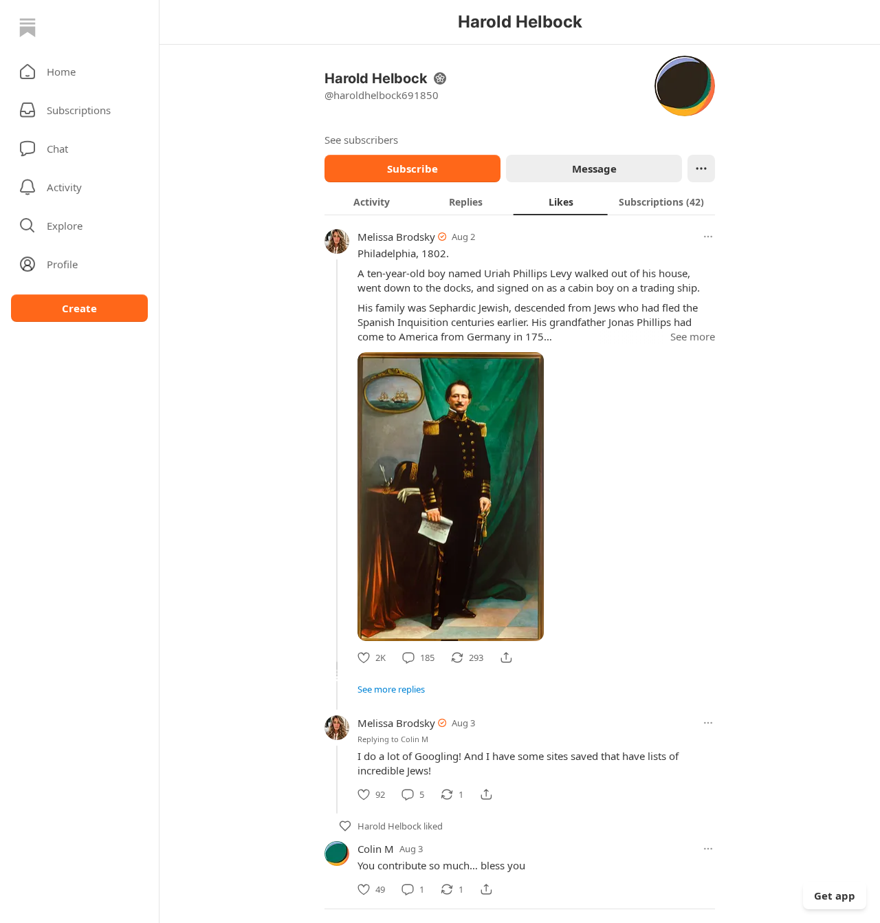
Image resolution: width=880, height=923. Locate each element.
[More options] (708, 237)
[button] (79, 71)
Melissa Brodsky (396, 236)
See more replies (391, 689)
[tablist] (519, 201)
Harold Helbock (389, 826)
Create (79, 308)
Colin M (414, 739)
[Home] (27, 27)
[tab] (371, 201)
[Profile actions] (701, 168)
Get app (834, 895)
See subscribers (361, 139)
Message (594, 168)
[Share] (506, 658)
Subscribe (412, 168)
